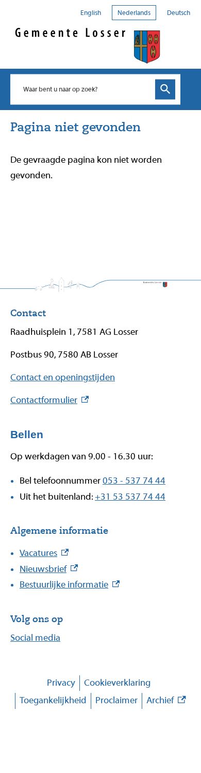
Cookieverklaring (117, 682)
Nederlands (134, 13)
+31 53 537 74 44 (130, 496)
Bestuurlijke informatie (70, 584)
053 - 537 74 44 (134, 480)
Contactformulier (49, 400)
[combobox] (84, 89)
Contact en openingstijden (62, 377)
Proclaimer (116, 700)
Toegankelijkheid (53, 700)
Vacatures (44, 553)
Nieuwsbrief (49, 569)
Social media (35, 637)
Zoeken (165, 89)
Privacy (61, 682)
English (90, 13)
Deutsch (178, 13)
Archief (166, 702)
